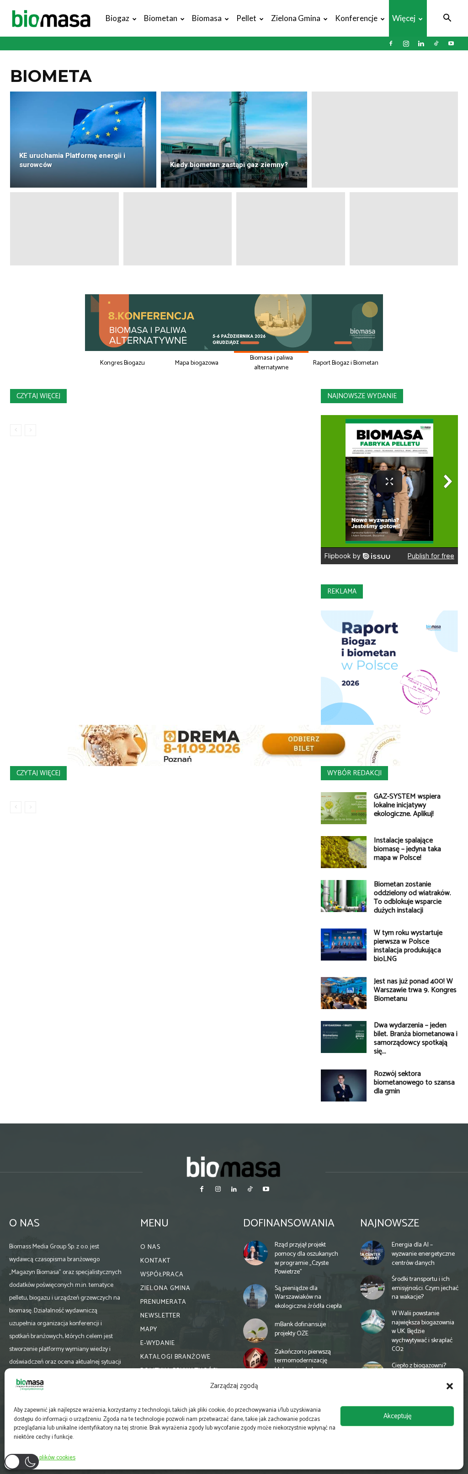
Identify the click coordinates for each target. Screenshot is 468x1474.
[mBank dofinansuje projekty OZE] (255, 1330)
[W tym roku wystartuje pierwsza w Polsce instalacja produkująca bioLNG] (344, 945)
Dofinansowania (289, 1223)
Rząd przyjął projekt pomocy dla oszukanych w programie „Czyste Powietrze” (306, 1258)
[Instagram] (406, 43)
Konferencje (356, 18)
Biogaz (117, 18)
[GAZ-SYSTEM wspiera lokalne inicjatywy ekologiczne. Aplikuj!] (344, 808)
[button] (449, 1386)
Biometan (160, 18)
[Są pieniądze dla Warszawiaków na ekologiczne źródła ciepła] (255, 1296)
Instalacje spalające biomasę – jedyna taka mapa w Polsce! (407, 849)
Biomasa (207, 18)
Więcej (403, 18)
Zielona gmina (295, 18)
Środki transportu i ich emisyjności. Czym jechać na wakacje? (425, 1288)
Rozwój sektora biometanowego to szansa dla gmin (414, 1082)
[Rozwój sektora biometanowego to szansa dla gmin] (344, 1085)
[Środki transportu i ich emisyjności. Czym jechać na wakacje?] (372, 1287)
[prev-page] (15, 430)
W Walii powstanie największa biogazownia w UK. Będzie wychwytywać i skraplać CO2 (423, 1331)
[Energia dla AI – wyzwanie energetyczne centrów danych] (372, 1253)
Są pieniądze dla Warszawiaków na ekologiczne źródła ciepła (308, 1297)
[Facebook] (391, 43)
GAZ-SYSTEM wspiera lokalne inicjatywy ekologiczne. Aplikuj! (407, 805)
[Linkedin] (421, 43)
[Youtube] (451, 43)
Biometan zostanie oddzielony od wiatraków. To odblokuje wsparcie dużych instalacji (412, 897)
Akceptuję (397, 1416)
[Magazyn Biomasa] (234, 1166)
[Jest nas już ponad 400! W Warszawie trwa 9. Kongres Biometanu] (344, 993)
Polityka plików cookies (46, 1458)
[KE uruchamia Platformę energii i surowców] (83, 140)
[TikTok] (436, 43)
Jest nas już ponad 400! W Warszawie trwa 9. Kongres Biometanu (415, 990)
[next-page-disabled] (30, 430)
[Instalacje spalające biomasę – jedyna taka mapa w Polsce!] (344, 852)
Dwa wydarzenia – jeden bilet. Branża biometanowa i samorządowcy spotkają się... (415, 1038)
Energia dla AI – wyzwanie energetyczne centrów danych (423, 1254)
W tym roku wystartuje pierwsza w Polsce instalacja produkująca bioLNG (408, 946)
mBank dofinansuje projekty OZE (300, 1329)
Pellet (246, 18)
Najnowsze (389, 1223)
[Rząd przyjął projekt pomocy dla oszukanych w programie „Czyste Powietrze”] (255, 1253)
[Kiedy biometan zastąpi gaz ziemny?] (234, 140)
